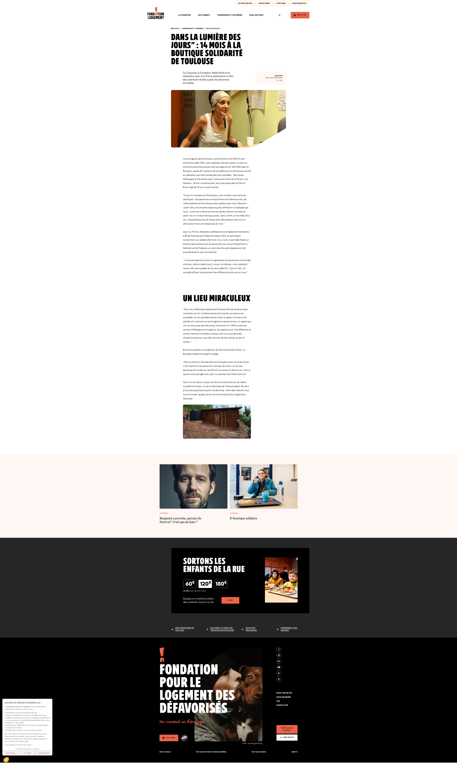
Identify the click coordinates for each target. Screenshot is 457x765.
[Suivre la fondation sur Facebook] (287, 649)
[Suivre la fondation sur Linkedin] (287, 661)
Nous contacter (284, 693)
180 (221, 584)
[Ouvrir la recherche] (279, 15)
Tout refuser (10, 753)
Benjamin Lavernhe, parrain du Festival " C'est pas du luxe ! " (180, 520)
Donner (230, 600)
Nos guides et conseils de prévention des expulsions (222, 629)
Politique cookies (259, 752)
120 (205, 584)
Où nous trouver (245, 3)
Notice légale (165, 752)
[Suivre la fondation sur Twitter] (287, 679)
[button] (6, 760)
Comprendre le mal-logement (289, 629)
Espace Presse (264, 3)
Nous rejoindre (283, 697)
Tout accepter (44, 753)
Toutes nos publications (251, 629)
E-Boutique (281, 3)
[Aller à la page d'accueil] (159, 13)
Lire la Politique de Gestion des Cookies (18, 745)
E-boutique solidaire (243, 518)
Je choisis (27, 753)
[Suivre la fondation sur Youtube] (287, 667)
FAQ (278, 701)
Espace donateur (299, 3)
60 (190, 584)
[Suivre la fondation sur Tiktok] (287, 673)
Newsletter (282, 705)
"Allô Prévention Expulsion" (287, 729)
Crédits (294, 752)
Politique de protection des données (211, 752)
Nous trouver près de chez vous (184, 629)
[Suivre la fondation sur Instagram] (287, 655)
